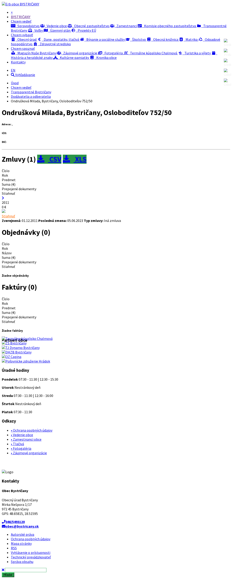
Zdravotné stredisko (54, 44)
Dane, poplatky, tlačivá (61, 39)
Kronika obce (105, 57)
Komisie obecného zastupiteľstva (169, 26)
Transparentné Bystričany (31, 92)
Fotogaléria (112, 53)
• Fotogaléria (21, 448)
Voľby (38, 30)
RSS (14, 548)
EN (13, 70)
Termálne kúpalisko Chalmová (153, 53)
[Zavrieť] (3, 569)
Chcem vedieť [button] (21, 21)
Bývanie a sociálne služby (105, 39)
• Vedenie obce (22, 434)
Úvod (15, 83)
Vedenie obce (56, 26)
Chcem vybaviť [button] (22, 35)
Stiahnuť (8, 216)
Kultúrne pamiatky (74, 57)
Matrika (191, 39)
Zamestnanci (126, 26)
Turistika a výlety (196, 53)
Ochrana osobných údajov (30, 539)
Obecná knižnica (165, 39)
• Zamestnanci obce (26, 439)
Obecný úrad (26, 39)
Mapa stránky (21, 543)
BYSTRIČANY (29, 4)
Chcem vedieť (21, 87)
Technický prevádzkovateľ (31, 557)
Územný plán (59, 30)
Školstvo (138, 39)
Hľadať (8, 575)
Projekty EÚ (86, 30)
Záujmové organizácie (79, 53)
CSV (54, 159)
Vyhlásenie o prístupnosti (30, 552)
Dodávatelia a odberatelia (31, 96)
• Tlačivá (17, 444)
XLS (80, 159)
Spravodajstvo (27, 26)
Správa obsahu (22, 561)
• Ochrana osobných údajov (31, 430)
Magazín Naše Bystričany (36, 53)
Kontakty (18, 62)
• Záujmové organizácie (29, 453)
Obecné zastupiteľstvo (91, 26)
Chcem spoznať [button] (23, 48)
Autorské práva (22, 534)
